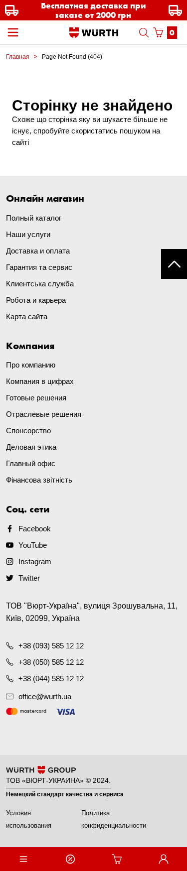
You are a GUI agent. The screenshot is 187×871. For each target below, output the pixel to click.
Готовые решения (36, 397)
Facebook (34, 528)
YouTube (32, 545)
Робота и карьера (36, 300)
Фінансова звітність (39, 480)
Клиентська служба (40, 283)
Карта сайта (26, 316)
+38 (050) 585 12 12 (51, 662)
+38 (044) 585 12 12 (51, 678)
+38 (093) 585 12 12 (51, 645)
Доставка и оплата (38, 251)
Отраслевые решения (43, 414)
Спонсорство (28, 430)
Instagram (34, 561)
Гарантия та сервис (39, 267)
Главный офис (30, 463)
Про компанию (30, 365)
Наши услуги (28, 234)
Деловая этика (31, 447)
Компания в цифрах (40, 381)
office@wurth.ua (44, 696)
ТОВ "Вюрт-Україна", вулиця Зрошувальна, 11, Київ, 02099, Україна (92, 612)
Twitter (29, 578)
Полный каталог (33, 218)
